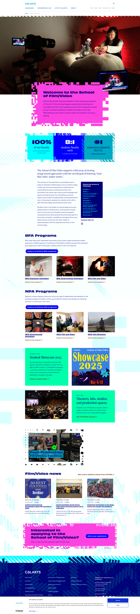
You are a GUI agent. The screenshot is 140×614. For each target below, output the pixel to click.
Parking (73, 577)
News (96, 8)
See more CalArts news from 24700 (95, 474)
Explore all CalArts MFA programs (42, 307)
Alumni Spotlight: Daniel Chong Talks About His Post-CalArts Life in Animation (69, 506)
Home (26, 13)
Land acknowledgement (56, 581)
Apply (113, 8)
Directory (28, 577)
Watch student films (38, 379)
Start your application (97, 536)
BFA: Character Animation (37, 279)
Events (85, 189)
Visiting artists (88, 196)
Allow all (118, 600)
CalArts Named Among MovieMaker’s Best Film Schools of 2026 (38, 506)
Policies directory (54, 584)
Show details (32, 611)
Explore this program (33, 282)
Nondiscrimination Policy (34, 595)
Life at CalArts (61, 8)
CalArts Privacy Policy (79, 584)
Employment (29, 588)
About (73, 8)
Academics (29, 8)
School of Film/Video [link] (35, 13)
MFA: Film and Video (66, 334)
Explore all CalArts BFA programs (41, 251)
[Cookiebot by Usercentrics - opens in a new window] (19, 611)
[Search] (114, 3)
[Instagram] (82, 224)
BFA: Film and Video (97, 279)
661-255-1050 (99, 586)
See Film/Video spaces (86, 417)
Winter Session (88, 209)
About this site (76, 581)
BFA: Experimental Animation (70, 279)
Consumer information (56, 577)
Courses (86, 200)
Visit (91, 8)
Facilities (86, 203)
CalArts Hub (29, 591)
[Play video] (54, 447)
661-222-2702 (99, 590)
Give (100, 8)
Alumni (85, 198)
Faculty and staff (89, 194)
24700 (37, 502)
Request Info (106, 8)
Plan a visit (52, 588)
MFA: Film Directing (97, 334)
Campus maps (53, 591)
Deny (118, 605)
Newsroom (29, 584)
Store (50, 595)
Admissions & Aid (44, 8)
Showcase (87, 215)
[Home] (30, 4)
